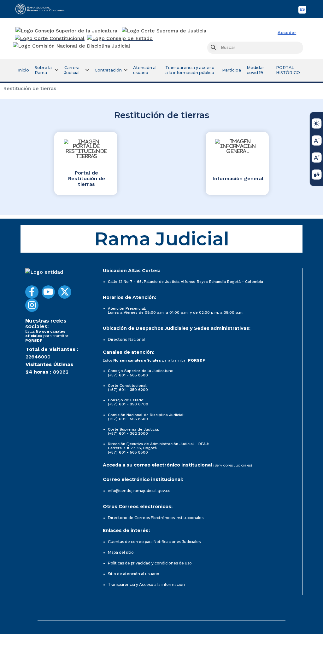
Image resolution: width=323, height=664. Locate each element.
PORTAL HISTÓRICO (288, 70)
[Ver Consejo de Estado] (120, 38)
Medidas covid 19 (256, 70)
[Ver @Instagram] (31, 305)
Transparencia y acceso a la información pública (189, 70)
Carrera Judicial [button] (71, 70)
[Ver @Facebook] (31, 292)
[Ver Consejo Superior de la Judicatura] (66, 31)
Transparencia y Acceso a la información (146, 584)
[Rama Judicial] (43, 9)
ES (303, 10)
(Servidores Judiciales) (232, 465)
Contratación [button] (108, 70)
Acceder (287, 32)
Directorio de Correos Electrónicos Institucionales (155, 517)
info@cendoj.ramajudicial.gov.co (139, 490)
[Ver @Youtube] (48, 292)
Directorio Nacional (126, 339)
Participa (231, 70)
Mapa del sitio (121, 552)
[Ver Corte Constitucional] (50, 38)
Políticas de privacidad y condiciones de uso (150, 563)
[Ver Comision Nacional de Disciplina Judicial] (71, 46)
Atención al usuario (144, 70)
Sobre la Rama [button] (43, 70)
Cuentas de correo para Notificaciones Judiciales (154, 541)
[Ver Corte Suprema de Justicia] (164, 31)
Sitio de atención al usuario (133, 573)
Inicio (23, 70)
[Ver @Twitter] (64, 292)
